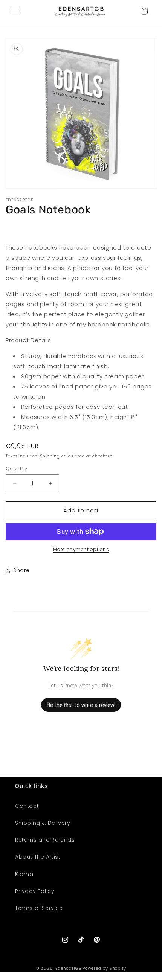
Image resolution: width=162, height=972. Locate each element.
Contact (27, 806)
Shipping (50, 456)
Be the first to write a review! (81, 704)
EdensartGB (68, 968)
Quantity (16, 468)
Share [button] (21, 570)
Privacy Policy (34, 891)
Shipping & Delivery (42, 823)
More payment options (81, 549)
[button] (15, 11)
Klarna (24, 874)
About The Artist (38, 857)
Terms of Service (39, 908)
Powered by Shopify (104, 968)
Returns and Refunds (45, 840)
